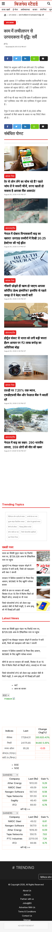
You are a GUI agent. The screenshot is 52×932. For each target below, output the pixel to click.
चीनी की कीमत (12, 527)
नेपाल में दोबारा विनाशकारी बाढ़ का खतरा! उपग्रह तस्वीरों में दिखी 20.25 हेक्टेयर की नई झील (25, 238)
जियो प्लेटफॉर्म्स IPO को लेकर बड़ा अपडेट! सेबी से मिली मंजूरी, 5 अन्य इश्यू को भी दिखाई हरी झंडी (18, 606)
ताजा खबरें (6, 9)
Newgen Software (14, 791)
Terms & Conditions (27, 911)
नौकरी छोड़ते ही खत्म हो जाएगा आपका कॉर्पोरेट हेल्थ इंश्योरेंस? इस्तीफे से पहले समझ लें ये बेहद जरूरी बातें (25, 290)
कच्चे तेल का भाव (32, 516)
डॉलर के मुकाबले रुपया (33, 522)
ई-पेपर (15, 9)
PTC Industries (14, 838)
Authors (27, 895)
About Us (27, 890)
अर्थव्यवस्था (25, 9)
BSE (16, 764)
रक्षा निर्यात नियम (13, 537)
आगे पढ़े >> (25, 809)
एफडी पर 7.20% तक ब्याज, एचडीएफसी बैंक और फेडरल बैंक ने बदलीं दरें (26, 395)
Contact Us (27, 916)
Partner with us (27, 899)
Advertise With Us (27, 907)
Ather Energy (14, 783)
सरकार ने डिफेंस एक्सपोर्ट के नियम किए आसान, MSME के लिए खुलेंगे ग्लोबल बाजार (18, 581)
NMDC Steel (14, 787)
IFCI (14, 804)
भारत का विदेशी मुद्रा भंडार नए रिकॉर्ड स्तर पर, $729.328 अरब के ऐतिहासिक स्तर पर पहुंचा (18, 556)
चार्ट (15, 685)
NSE (16, 768)
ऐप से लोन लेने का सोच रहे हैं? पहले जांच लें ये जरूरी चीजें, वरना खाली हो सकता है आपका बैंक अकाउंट (24, 186)
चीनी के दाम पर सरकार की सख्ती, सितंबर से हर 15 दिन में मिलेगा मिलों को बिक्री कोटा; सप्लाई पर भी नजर (18, 594)
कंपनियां (43, 9)
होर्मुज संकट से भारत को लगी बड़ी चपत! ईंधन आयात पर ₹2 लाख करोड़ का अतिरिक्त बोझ (25, 342)
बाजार (35, 9)
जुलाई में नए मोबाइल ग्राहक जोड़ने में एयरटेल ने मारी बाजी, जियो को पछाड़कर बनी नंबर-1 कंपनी (18, 569)
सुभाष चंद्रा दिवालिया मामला (16, 522)
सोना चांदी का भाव (13, 532)
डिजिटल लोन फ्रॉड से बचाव (16, 516)
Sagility (14, 800)
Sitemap (27, 920)
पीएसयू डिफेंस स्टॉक (25, 527)
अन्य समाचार (12, 15)
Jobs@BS (27, 903)
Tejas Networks (14, 796)
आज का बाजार (20, 688)
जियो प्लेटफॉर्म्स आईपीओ (28, 532)
